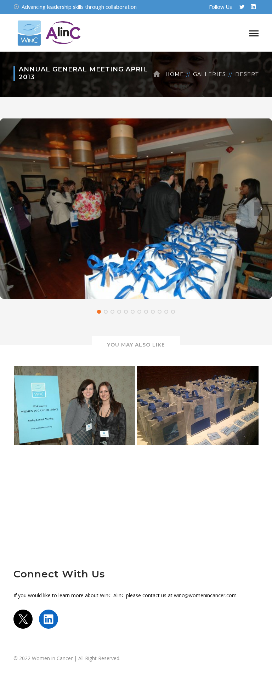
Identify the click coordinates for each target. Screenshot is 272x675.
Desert (247, 74)
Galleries (209, 74)
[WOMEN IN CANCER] (48, 32)
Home (174, 74)
